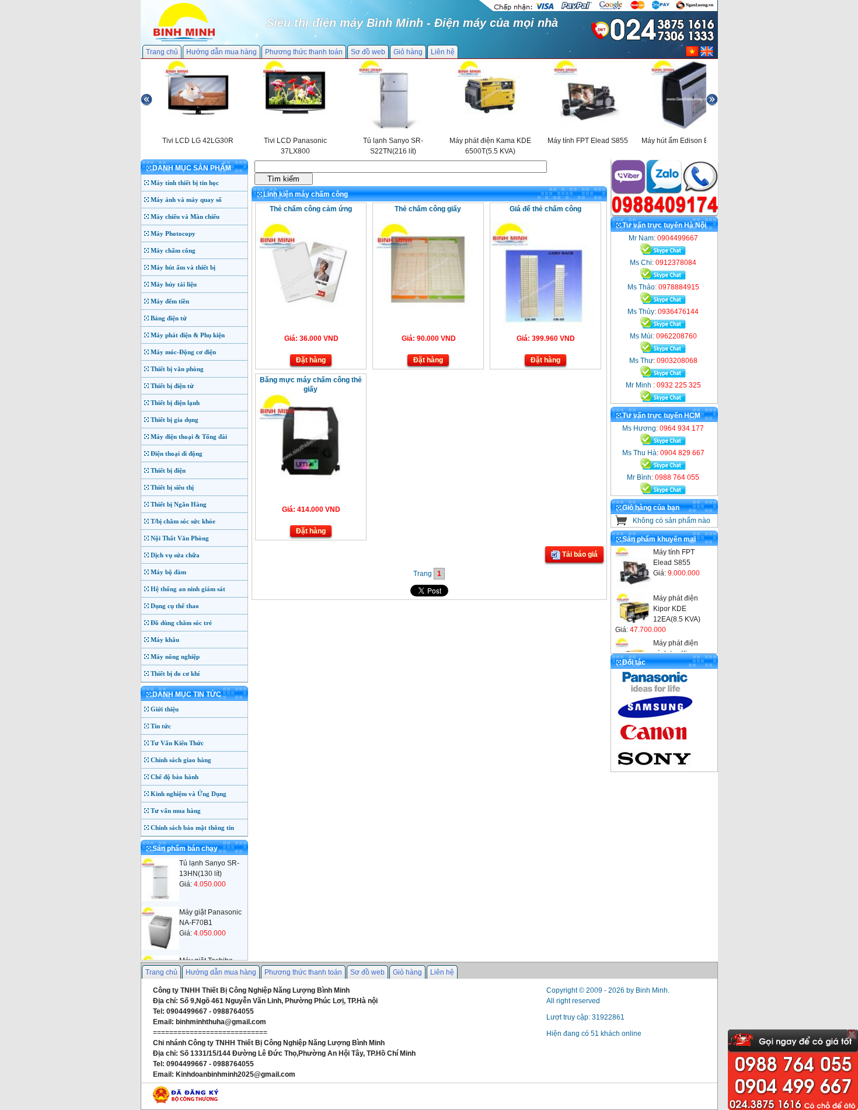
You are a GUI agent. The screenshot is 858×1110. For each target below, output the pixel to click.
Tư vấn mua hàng (176, 810)
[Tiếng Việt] (692, 54)
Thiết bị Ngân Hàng (179, 504)
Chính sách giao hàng (181, 759)
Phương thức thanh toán (304, 52)
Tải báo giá (579, 554)
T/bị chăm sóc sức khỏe (183, 521)
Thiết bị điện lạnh (175, 402)
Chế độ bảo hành (174, 776)
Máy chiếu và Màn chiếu (185, 216)
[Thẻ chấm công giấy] (427, 306)
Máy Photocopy (173, 233)
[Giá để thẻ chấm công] (544, 330)
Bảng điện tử (169, 318)
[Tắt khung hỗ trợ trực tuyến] (851, 1034)
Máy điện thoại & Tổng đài (189, 436)
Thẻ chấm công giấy (428, 209)
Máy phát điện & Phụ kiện (188, 334)
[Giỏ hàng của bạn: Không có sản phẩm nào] (621, 523)
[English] (706, 54)
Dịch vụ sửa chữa (175, 555)
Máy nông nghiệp (175, 656)
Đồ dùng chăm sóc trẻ (181, 622)
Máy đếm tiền (170, 301)
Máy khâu (165, 639)
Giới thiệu (165, 709)
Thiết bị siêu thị (172, 487)
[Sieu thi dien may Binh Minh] (184, 40)
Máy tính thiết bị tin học (185, 182)
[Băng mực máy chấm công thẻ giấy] (310, 477)
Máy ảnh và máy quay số (186, 199)
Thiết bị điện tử (172, 385)
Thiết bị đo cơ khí (175, 673)
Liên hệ (443, 52)
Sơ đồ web (368, 52)
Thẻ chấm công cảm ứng (311, 209)
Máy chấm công (173, 250)
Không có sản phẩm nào (671, 520)
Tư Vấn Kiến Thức (177, 742)
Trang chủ (162, 52)
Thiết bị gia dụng (174, 419)
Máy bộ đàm (168, 571)
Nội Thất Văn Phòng (180, 538)
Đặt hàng (311, 360)
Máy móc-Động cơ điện (183, 351)
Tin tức (161, 725)
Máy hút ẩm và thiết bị (183, 267)
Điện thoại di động (177, 453)
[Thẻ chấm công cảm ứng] (310, 306)
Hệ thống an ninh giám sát (188, 588)
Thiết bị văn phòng (177, 368)
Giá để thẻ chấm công (545, 209)
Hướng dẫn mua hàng (221, 52)
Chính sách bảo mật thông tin (192, 827)
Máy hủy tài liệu (174, 284)
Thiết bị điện (168, 470)
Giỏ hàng (408, 52)
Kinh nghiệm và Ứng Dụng (188, 793)
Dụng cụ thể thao (175, 605)
